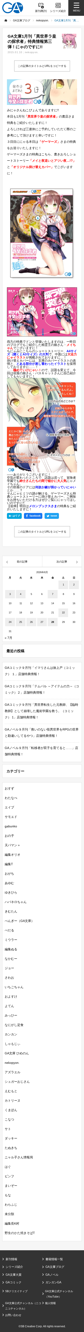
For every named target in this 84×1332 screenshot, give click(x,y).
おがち (9, 873)
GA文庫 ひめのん (17, 1053)
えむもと (11, 1091)
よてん (9, 1006)
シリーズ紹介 (14, 1266)
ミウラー (11, 940)
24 (10, 622)
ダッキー (11, 1138)
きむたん (11, 911)
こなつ (9, 1119)
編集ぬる (11, 949)
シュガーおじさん (17, 1081)
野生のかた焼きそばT (20, 1233)
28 (52, 622)
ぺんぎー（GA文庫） (19, 921)
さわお (9, 977)
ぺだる (9, 930)
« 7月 (8, 638)
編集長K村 (12, 1223)
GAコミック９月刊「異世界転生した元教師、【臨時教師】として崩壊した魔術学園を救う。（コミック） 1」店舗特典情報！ (41, 711)
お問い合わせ (13, 1315)
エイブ (9, 807)
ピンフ (9, 1176)
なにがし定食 (14, 1025)
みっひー (11, 1015)
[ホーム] (5, 20)
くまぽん (11, 1110)
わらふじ (11, 1204)
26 (31, 622)
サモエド (11, 817)
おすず (9, 788)
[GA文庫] (12, 7)
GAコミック (14, 1282)
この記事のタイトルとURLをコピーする (42, 66)
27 (42, 622)
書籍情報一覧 (54, 1259)
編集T (9, 864)
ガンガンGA (53, 1282)
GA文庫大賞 (14, 1274)
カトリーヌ (12, 1100)
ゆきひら (11, 892)
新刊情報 (11, 1259)
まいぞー (11, 1185)
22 (63, 612)
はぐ (8, 1167)
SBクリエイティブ (16, 1291)
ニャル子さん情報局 (19, 1157)
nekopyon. (32, 52)
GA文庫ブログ (54, 1266)
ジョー (9, 968)
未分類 (9, 1214)
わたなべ (11, 798)
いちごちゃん (14, 987)
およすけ (11, 996)
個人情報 (50, 1303)
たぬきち (11, 1148)
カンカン (11, 1034)
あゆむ (9, 883)
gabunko (11, 826)
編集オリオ (12, 854)
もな (8, 1195)
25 (20, 622)
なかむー (11, 958)
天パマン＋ (12, 845)
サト (8, 1129)
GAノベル (51, 1274)
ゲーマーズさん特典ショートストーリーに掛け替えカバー (41, 495)
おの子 (9, 835)
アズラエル (12, 1072)
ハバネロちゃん (16, 902)
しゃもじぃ (12, 1044)
